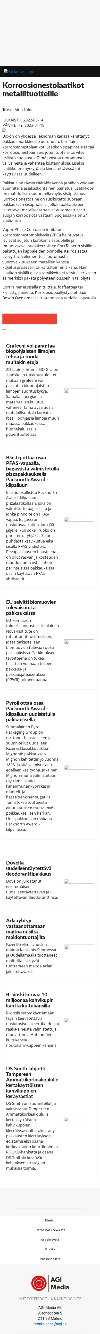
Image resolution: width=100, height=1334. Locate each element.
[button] (84, 72)
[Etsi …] (93, 72)
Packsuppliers (50, 1259)
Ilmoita (50, 1249)
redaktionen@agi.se (50, 1324)
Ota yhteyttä (50, 1239)
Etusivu (50, 1220)
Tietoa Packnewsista (50, 1230)
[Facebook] (50, 1197)
